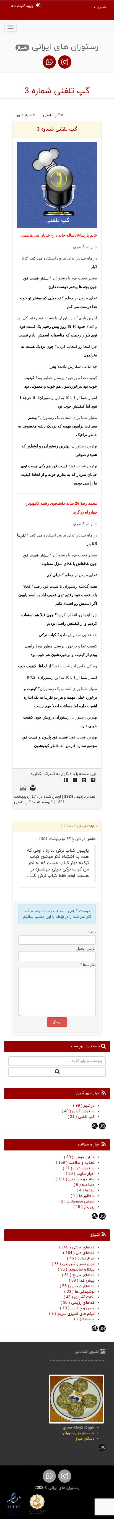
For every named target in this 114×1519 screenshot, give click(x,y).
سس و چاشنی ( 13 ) (77, 1308)
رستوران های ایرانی (63, 1488)
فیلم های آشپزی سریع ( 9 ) (72, 1313)
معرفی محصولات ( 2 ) (76, 1201)
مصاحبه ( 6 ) (84, 1185)
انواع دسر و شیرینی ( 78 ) (73, 1264)
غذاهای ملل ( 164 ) (79, 1253)
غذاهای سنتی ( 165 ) (77, 1247)
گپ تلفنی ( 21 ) (81, 1116)
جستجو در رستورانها (77, 1433)
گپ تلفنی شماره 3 (57, 129)
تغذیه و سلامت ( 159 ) (75, 1162)
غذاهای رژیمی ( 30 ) (78, 1302)
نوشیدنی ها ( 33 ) (79, 1291)
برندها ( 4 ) (86, 1190)
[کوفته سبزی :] (76, 1398)
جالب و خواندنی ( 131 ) (75, 1179)
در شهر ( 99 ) (84, 1105)
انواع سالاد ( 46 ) (81, 1258)
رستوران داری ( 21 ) (79, 1168)
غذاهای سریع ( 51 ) (78, 1275)
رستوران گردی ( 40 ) (78, 1111)
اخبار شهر (25, 115)
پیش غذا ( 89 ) (82, 1280)
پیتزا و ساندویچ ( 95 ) (76, 1269)
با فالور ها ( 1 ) (83, 1196)
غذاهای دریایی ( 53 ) (77, 1286)
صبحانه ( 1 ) (84, 1319)
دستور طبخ (85, 1438)
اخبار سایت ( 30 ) (80, 1173)
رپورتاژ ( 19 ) (84, 1207)
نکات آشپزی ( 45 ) (79, 1297)
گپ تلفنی (52, 115)
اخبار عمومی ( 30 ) (79, 1157)
